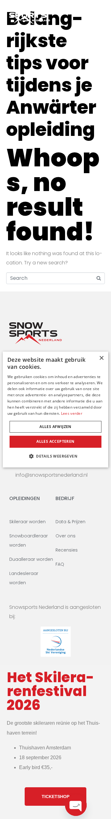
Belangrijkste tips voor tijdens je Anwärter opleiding (51, 74)
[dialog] (55, 409)
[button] (55, 456)
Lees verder (71, 413)
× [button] (101, 358)
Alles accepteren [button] (55, 441)
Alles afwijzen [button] (55, 426)
